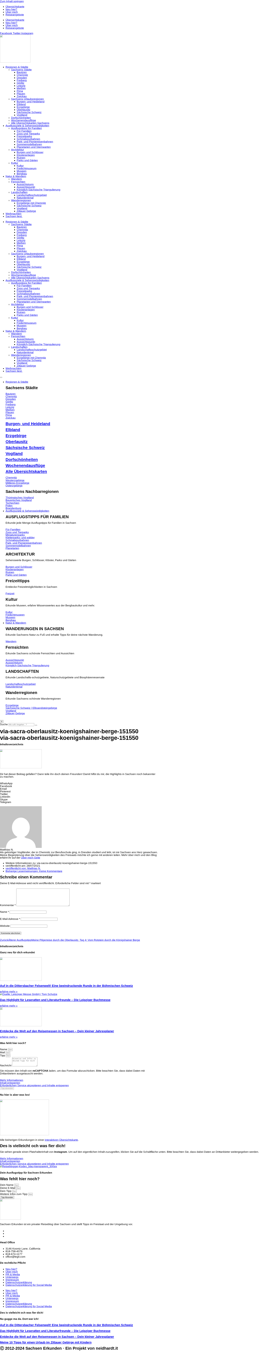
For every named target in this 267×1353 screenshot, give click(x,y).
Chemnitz (22, 74)
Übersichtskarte (15, 6)
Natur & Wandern (16, 176)
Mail (3, 1052)
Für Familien (24, 131)
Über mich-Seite (30, 857)
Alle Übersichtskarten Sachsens (30, 123)
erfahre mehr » (9, 991)
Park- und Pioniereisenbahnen (35, 141)
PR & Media (13, 1274)
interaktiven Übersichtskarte (61, 1139)
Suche (4, 724)
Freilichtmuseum (26, 168)
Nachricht (6, 1065)
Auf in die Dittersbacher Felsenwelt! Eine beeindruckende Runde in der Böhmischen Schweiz (66, 985)
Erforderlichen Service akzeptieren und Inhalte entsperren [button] (34, 1085)
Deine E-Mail (8, 1187)
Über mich (12, 12)
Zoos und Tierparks (28, 133)
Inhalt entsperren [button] (10, 1082)
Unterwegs (12, 1277)
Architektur (17, 149)
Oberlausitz (23, 109)
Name (4, 911)
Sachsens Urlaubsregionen (27, 98)
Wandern (16, 178)
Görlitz (20, 83)
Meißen (21, 88)
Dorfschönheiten (21, 117)
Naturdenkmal (25, 197)
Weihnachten (13, 213)
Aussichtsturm (25, 184)
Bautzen (22, 72)
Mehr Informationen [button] (11, 1080)
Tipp (3, 1055)
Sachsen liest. (14, 216)
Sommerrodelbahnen (29, 144)
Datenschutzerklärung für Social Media (29, 1285)
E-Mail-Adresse (10, 918)
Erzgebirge (23, 107)
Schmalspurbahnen (28, 138)
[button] (79, 783)
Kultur (14, 163)
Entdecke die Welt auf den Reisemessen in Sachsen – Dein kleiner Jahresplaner (57, 1031)
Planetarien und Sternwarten (34, 147)
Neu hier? (11, 9)
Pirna (20, 91)
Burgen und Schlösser (30, 152)
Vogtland (22, 114)
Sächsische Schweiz (29, 112)
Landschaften (19, 192)
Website (5, 925)
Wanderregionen (21, 200)
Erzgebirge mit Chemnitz (31, 203)
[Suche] (36, 725)
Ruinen (21, 157)
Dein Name (7, 1184)
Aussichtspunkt (26, 187)
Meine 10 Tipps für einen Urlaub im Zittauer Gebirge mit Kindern (46, 1342)
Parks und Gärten (27, 160)
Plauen (21, 93)
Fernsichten (18, 181)
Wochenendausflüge (23, 120)
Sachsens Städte (21, 69)
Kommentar (8, 905)
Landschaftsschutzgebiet (32, 195)
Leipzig (21, 85)
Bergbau (22, 173)
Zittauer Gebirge (26, 211)
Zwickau (22, 96)
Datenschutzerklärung (19, 1282)
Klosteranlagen (26, 155)
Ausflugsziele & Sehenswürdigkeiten (27, 125)
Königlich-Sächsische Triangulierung (38, 189)
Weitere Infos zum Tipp (14, 1194)
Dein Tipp (6, 1191)
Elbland (21, 104)
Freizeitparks (24, 136)
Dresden (22, 77)
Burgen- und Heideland (30, 101)
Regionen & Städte (17, 67)
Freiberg (22, 80)
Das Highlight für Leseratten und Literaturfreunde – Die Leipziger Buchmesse (55, 1000)
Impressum (12, 1279)
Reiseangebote (15, 14)
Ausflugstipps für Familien (26, 128)
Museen (21, 171)
